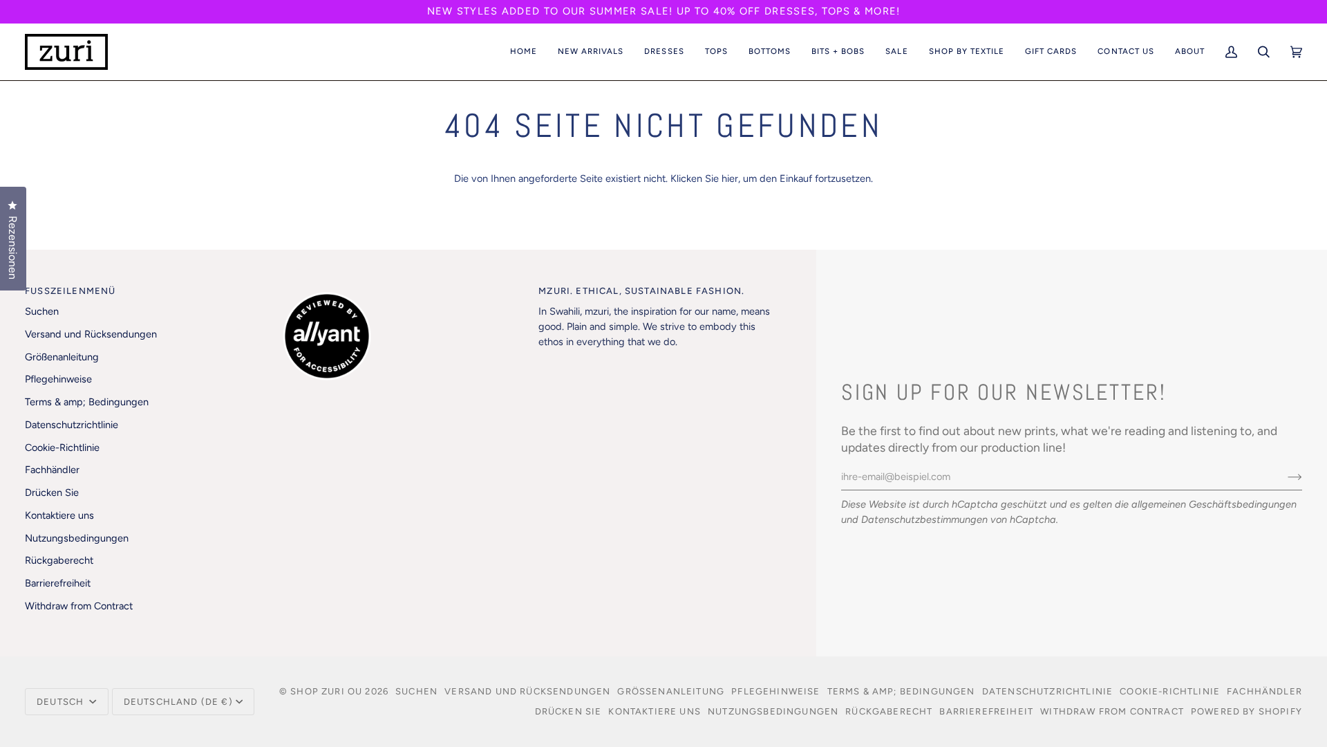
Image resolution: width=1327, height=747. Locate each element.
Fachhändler (52, 469)
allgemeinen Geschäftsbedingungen (1214, 504)
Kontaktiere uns (59, 515)
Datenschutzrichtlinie (71, 424)
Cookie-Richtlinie (62, 447)
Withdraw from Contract (79, 606)
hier (730, 178)
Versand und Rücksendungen (91, 334)
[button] (590, 52)
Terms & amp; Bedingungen (87, 402)
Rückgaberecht (59, 560)
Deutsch (61, 702)
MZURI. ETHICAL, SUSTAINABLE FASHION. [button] (641, 291)
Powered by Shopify (1246, 711)
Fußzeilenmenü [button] (70, 291)
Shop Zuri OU (326, 691)
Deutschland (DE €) (178, 702)
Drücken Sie (52, 492)
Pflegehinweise (58, 379)
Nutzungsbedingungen (77, 538)
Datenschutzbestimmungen (924, 519)
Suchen (42, 311)
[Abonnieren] (1283, 476)
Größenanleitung (62, 357)
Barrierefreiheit (58, 583)
